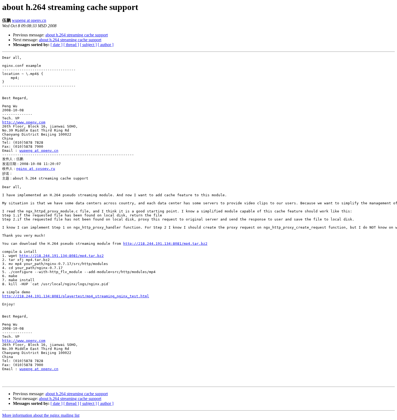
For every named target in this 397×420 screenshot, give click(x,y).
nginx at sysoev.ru (35, 169)
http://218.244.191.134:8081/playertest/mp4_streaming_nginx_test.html (75, 296)
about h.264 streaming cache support (76, 35)
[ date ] (56, 44)
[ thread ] (71, 44)
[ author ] (105, 44)
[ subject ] (88, 44)
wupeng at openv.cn (29, 20)
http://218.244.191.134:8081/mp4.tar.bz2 (165, 244)
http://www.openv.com (23, 122)
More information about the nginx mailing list (40, 415)
